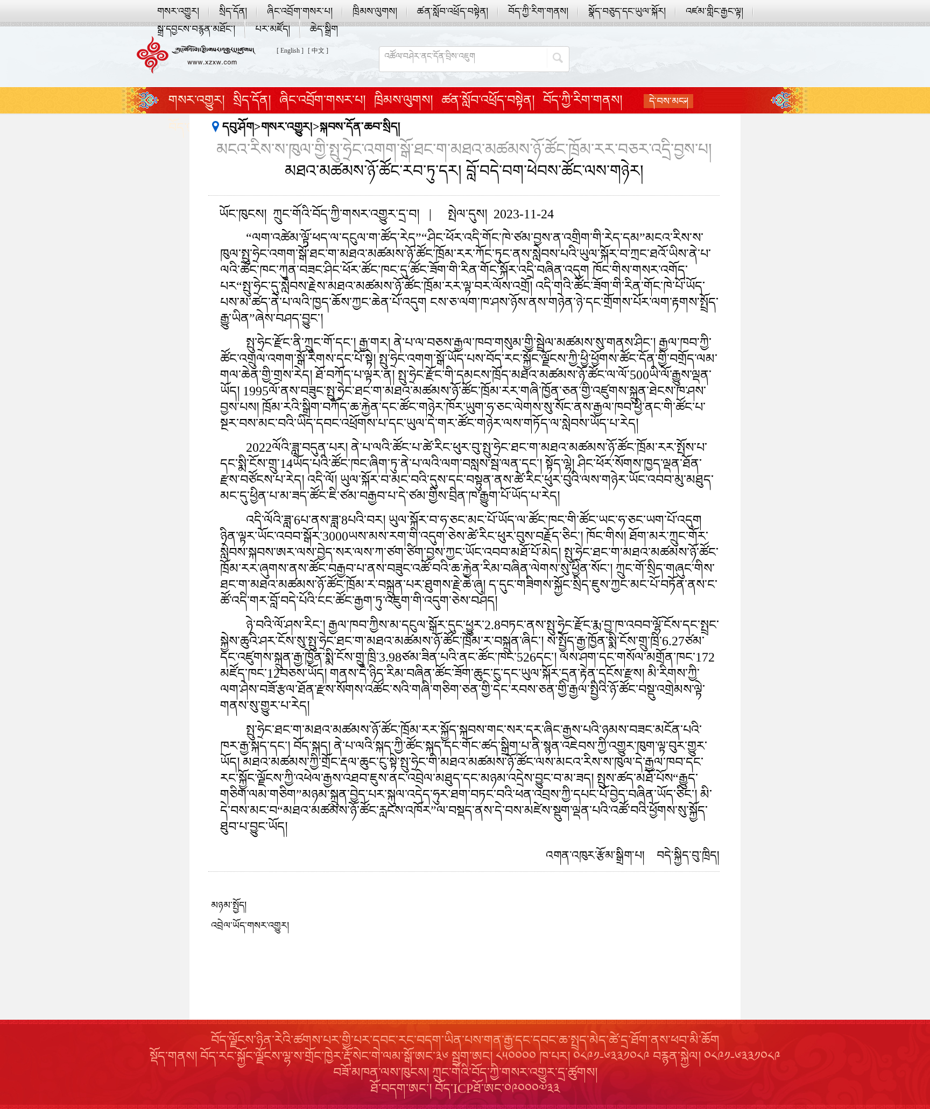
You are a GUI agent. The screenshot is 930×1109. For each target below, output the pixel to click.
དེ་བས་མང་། (668, 101)
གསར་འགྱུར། (178, 11)
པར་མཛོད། (272, 29)
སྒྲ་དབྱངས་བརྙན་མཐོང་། (196, 29)
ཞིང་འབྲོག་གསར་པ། (300, 11)
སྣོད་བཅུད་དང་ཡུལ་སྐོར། (627, 11)
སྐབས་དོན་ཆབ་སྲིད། (360, 126)
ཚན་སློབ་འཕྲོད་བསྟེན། (452, 11)
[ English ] (290, 50)
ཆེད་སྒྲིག (324, 29)
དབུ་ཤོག (238, 126)
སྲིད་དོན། (233, 11)
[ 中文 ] (318, 50)
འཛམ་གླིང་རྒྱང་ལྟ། (714, 11)
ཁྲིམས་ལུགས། (375, 11)
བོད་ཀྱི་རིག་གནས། (538, 11)
